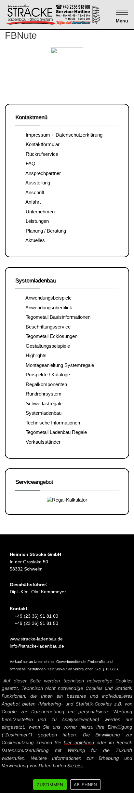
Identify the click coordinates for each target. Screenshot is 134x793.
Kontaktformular (41, 144)
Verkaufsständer (41, 442)
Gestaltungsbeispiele (46, 346)
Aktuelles (34, 240)
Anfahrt (32, 202)
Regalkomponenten (45, 384)
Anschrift (33, 192)
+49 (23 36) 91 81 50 (35, 623)
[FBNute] (67, 64)
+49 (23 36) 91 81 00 (35, 616)
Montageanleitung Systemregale (58, 365)
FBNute (21, 35)
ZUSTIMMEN (50, 784)
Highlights (35, 355)
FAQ (29, 163)
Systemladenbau (42, 413)
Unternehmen (39, 211)
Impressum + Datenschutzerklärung (62, 135)
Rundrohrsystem (42, 393)
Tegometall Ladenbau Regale (55, 432)
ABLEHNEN (85, 784)
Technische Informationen (51, 422)
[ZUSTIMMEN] (126, 734)
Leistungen (36, 221)
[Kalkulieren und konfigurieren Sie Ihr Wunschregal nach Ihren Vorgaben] (67, 499)
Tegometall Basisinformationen (56, 317)
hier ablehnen (79, 742)
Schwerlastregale (42, 403)
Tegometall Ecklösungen (50, 336)
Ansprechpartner (42, 173)
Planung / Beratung (44, 231)
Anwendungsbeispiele (47, 298)
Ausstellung (36, 182)
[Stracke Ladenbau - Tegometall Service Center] (65, 14)
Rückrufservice (40, 154)
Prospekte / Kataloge (46, 374)
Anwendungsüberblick (47, 307)
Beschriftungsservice (47, 326)
